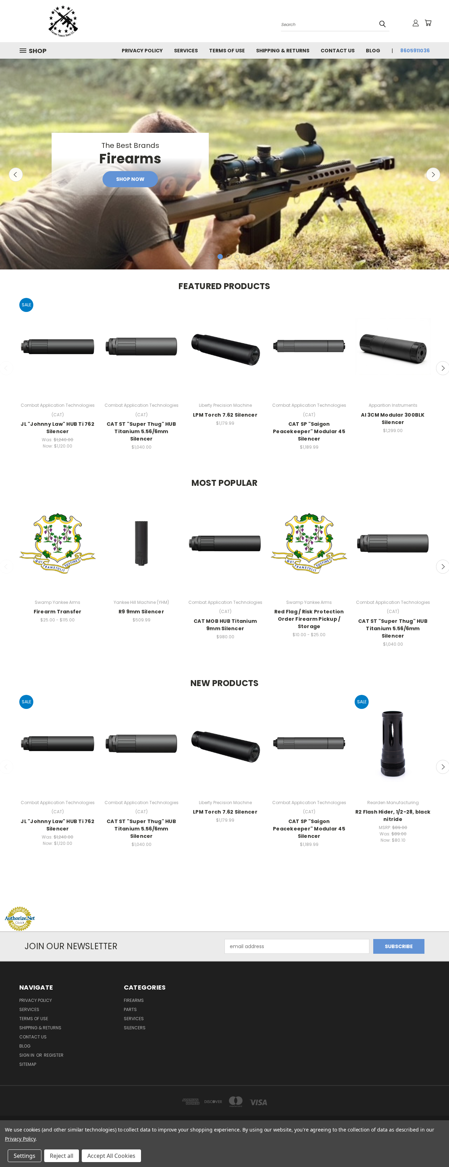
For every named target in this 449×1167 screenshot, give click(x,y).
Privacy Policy (142, 50)
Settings (24, 1156)
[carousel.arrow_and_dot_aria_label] (211, 256)
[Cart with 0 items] (427, 22)
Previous (16, 175)
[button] (224, 893)
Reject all (61, 1156)
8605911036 (415, 50)
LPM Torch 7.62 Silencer (225, 414)
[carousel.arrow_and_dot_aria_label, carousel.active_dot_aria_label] (220, 256)
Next (433, 175)
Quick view (57, 340)
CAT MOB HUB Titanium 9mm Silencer (225, 625)
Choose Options (57, 353)
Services (186, 50)
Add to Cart (393, 750)
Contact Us (338, 50)
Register (53, 1055)
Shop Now (130, 179)
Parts (130, 1009)
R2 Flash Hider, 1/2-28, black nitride (392, 815)
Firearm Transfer (58, 611)
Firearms (134, 1000)
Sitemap (27, 1064)
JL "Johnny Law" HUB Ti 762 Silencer (57, 427)
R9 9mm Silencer (141, 611)
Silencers (135, 1028)
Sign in (27, 1055)
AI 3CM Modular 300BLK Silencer (392, 418)
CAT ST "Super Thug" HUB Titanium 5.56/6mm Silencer (141, 431)
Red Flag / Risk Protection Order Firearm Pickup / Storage (309, 619)
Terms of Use (227, 50)
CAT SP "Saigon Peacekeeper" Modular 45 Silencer (309, 431)
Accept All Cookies (111, 1156)
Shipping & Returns (282, 50)
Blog (373, 50)
